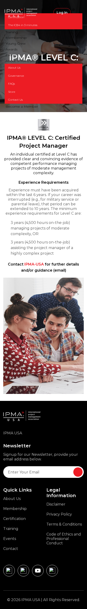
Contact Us (15, 99)
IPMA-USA (34, 264)
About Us (14, 67)
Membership (16, 38)
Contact (10, 548)
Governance (16, 75)
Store (11, 91)
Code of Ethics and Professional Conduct (63, 538)
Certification (16, 17)
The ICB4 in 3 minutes (22, 25)
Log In (62, 12)
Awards (11, 49)
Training (12, 32)
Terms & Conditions (64, 524)
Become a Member (22, 106)
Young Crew (16, 43)
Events (11, 55)
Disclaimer (55, 504)
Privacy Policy (59, 514)
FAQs (11, 83)
